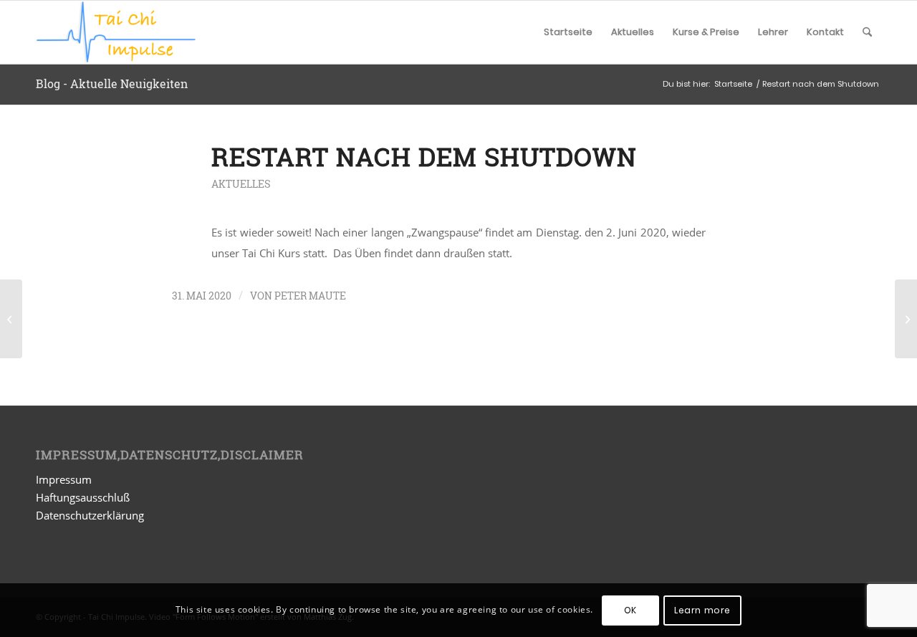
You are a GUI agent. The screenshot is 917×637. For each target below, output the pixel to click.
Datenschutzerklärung (90, 515)
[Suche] (867, 32)
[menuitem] (568, 32)
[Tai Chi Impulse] (116, 32)
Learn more (702, 609)
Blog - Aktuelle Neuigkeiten (112, 83)
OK (630, 609)
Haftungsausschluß (83, 497)
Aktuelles (241, 184)
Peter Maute (310, 295)
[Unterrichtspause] (11, 318)
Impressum (64, 479)
